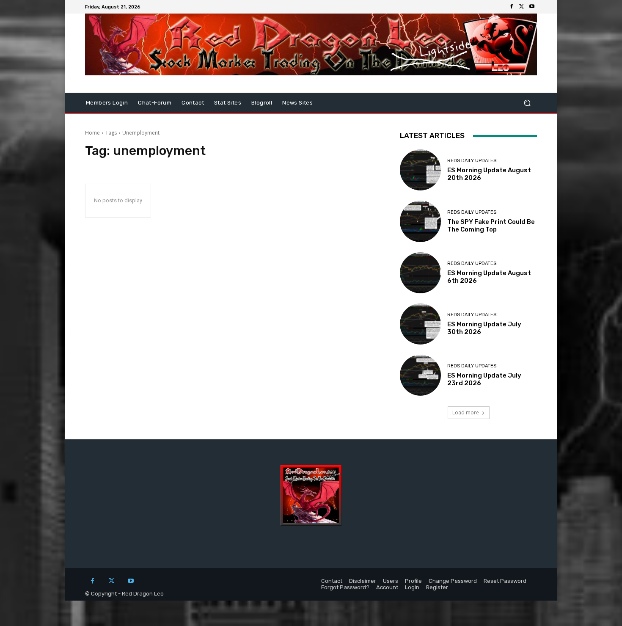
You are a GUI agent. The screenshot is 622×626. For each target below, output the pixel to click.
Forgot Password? (345, 587)
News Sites (297, 102)
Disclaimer (362, 581)
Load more (465, 412)
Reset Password (505, 581)
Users (390, 581)
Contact (193, 102)
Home (92, 132)
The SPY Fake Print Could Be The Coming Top (491, 225)
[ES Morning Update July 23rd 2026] (420, 375)
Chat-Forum (154, 102)
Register (437, 587)
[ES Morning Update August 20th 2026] (420, 169)
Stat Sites (227, 102)
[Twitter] (522, 7)
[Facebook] (511, 7)
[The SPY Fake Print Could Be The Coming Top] (420, 221)
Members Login (107, 102)
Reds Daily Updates (471, 160)
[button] (527, 103)
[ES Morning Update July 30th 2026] (420, 324)
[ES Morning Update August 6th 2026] (420, 272)
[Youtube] (532, 7)
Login (412, 587)
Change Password (453, 581)
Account (387, 587)
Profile (413, 581)
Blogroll (261, 102)
